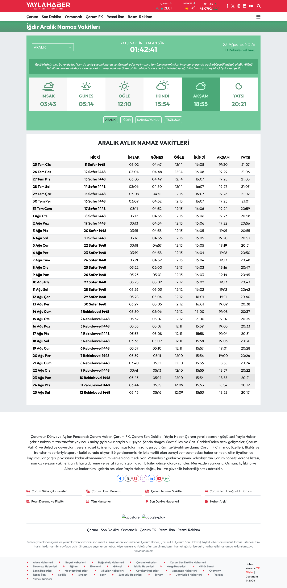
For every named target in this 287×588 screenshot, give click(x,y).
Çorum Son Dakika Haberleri (187, 562)
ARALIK (110, 120)
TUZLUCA (173, 120)
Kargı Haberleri (176, 566)
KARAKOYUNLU (148, 120)
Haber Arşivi (218, 501)
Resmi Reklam (140, 16)
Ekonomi (95, 566)
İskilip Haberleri (144, 566)
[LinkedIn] (151, 478)
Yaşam (218, 574)
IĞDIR (126, 120)
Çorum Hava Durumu (106, 491)
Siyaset (82, 574)
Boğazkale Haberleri (110, 562)
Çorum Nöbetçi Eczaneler (49, 491)
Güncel (117, 566)
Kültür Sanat (206, 566)
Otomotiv (215, 570)
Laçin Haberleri (42, 570)
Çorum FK (94, 16)
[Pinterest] (135, 478)
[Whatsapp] (166, 478)
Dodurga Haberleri (44, 566)
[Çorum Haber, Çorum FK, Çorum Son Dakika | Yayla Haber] (48, 6)
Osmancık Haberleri (184, 570)
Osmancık (73, 16)
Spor (102, 574)
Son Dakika (51, 16)
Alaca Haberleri (42, 562)
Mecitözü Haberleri (76, 570)
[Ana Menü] (258, 16)
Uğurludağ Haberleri (188, 574)
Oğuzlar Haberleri (112, 570)
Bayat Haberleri (75, 562)
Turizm (158, 574)
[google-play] (153, 516)
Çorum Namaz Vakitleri (167, 491)
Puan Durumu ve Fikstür (47, 501)
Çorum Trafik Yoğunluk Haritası (231, 491)
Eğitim (73, 566)
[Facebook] (120, 478)
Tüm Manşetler (101, 501)
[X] (128, 478)
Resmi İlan (115, 16)
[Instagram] (143, 478)
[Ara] (259, 6)
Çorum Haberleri (146, 562)
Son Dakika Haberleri (164, 501)
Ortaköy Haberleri (147, 570)
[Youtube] (159, 478)
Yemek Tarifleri (42, 578)
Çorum (32, 16)
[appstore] (130, 516)
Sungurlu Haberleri (130, 574)
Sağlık (62, 574)
